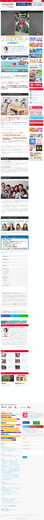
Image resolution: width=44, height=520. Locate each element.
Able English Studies (4, 426)
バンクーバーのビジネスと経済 (5, 415)
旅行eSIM (3, 488)
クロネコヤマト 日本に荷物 (6, 467)
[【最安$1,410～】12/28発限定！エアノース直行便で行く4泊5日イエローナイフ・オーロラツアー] (8, 381)
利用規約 (30, 432)
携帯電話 (3, 483)
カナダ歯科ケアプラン (5, 462)
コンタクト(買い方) (5, 477)
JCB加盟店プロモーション (6, 461)
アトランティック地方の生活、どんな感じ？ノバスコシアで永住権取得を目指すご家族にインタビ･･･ (25, 367)
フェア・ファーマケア (12, 466)
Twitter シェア (15, 315)
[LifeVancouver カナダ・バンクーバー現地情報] (7, 8)
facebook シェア (6, 315)
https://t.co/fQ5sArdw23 (9, 127)
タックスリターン (17, 467)
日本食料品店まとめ (5, 466)
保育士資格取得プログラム (15, 498)
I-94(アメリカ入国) (17, 487)
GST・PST (10, 478)
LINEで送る (24, 315)
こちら (27, 346)
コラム (8, 413)
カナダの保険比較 (4, 463)
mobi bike (3, 475)
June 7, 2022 (14, 129)
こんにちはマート (16, 462)
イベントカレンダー (19, 515)
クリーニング (9, 476)
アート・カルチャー (4, 417)
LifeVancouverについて (7, 515)
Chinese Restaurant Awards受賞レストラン (8, 455)
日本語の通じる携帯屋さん (6, 479)
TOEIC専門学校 (11, 499)
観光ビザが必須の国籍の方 (9, 152)
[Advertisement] (14, 394)
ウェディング (4, 476)
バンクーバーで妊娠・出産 (6, 447)
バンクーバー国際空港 (16, 488)
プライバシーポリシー (36, 515)
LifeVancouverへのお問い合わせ (28, 515)
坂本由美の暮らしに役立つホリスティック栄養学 (8, 424)
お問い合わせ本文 (26, 448)
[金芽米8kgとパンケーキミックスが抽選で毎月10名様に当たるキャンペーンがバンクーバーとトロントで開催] (21, 381)
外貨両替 (15, 475)
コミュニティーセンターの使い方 (7, 474)
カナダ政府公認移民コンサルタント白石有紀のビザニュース (10, 428)
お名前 (24, 438)
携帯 (17, 484)
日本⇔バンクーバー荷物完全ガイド (14, 477)
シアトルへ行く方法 (10, 487)
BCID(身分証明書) (17, 464)
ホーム (2, 515)
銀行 (7, 478)
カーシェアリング (16, 494)
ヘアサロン (3, 478)
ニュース (7, 434)
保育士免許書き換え (16, 474)
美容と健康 (18, 424)
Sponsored (4, 383)
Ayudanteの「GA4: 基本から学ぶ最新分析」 (7, 436)
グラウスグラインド (9, 488)
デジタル (9, 417)
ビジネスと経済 (3, 413)
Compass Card (4, 473)
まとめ (2, 383)
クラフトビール (4, 456)
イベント (19, 432)
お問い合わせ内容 (26, 445)
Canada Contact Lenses (9, 475)
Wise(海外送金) (10, 464)
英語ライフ (13, 415)
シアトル (3, 495)
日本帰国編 (13, 506)
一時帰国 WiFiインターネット (10, 483)
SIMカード (14, 484)
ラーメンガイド (4, 454)
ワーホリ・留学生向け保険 (12, 463)
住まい (2, 430)
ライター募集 (13, 515)
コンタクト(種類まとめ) (15, 476)
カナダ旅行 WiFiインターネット (7, 484)
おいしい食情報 (23, 383)
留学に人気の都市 (4, 465)
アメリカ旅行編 (4, 493)
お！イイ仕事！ (17, 436)
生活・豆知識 (13, 447)
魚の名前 (17, 455)
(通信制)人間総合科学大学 (6, 498)
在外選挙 (18, 466)
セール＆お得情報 (17, 383)
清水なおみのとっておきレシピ (9, 430)
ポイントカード (9, 473)
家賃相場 (11, 462)
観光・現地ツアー (10, 426)
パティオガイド (10, 456)
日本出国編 (9, 506)
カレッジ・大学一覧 (5, 499)
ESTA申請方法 (4, 487)
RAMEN (14, 456)
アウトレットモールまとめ (12, 465)
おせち (9, 454)
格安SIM (12, 467)
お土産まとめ (13, 461)
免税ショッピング (4, 464)
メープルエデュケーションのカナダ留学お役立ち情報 (9, 432)
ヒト (11, 413)
